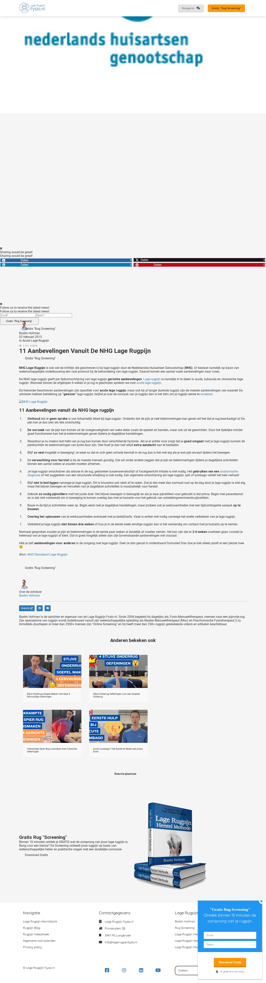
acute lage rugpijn (149, 383)
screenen (206, 394)
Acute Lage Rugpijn (35, 340)
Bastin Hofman (29, 333)
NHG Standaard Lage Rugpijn (47, 554)
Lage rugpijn (151, 379)
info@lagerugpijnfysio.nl (121, 942)
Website (25, 608)
